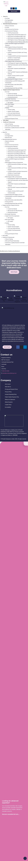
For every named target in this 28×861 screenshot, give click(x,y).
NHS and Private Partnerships (12, 125)
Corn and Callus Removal (14, 113)
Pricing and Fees (9, 86)
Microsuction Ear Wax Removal (15, 95)
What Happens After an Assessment (13, 61)
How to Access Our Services (11, 29)
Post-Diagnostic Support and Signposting (17, 63)
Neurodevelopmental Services (10, 23)
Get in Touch (14, 271)
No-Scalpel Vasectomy (10, 99)
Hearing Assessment (12, 97)
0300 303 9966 (5, 371)
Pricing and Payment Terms (11, 118)
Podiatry (7, 107)
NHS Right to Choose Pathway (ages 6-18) (18, 40)
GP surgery (10, 102)
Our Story (7, 18)
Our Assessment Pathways (11, 31)
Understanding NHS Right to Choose (13, 79)
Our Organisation (9, 20)
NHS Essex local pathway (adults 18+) (17, 38)
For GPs (7, 27)
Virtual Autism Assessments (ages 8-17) (17, 34)
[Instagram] (14, 8)
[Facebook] (11, 8)
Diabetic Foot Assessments (14, 115)
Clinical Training (9, 124)
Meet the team (8, 22)
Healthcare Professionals (9, 122)
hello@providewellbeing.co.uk (9, 373)
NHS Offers (5, 120)
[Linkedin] (16, 8)
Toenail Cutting (11, 109)
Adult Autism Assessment (13, 59)
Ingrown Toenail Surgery (13, 111)
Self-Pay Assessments (13, 32)
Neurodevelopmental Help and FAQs (13, 88)
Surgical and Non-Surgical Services (11, 89)
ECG (6, 116)
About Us (5, 16)
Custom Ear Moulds (12, 93)
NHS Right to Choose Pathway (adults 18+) (18, 41)
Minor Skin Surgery (9, 104)
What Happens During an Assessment (14, 47)
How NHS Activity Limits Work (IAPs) (13, 84)
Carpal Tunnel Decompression (12, 100)
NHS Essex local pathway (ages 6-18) (16, 36)
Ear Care (7, 91)
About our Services (9, 25)
